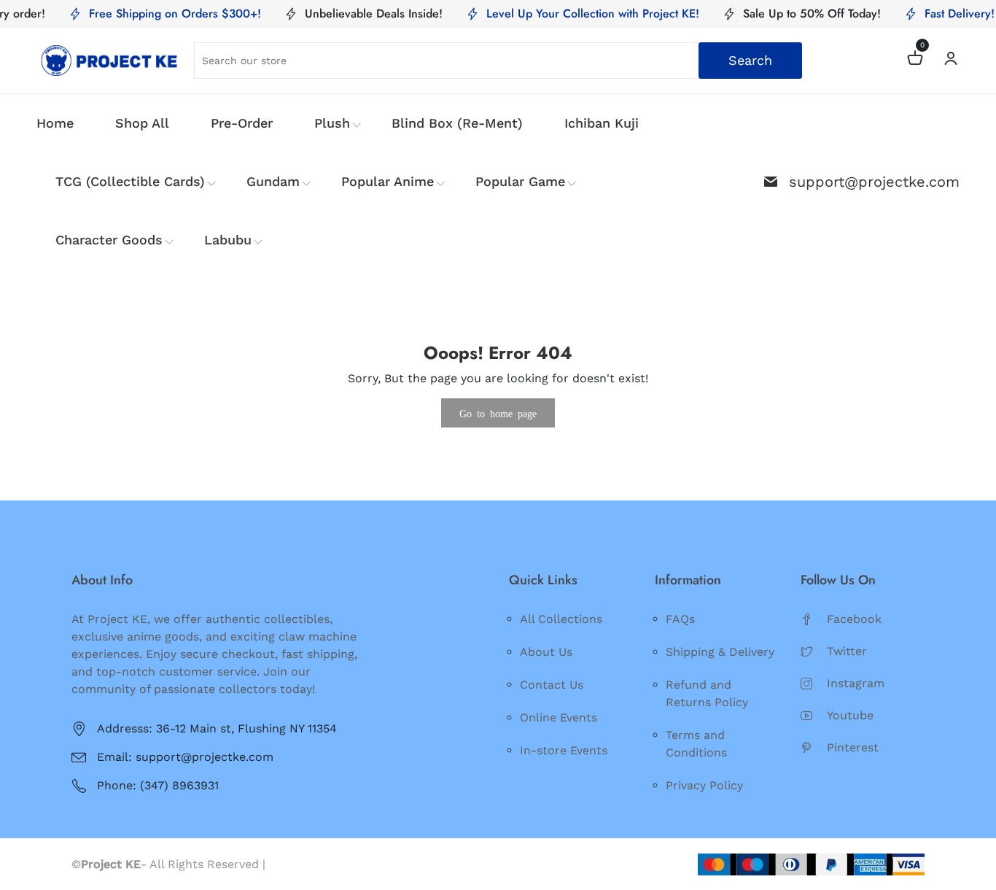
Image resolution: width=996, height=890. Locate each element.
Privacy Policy (704, 785)
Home (55, 123)
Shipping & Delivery (720, 652)
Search (750, 60)
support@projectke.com (874, 181)
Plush (332, 123)
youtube (850, 715)
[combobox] (498, 60)
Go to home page (498, 413)
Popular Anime (387, 181)
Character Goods (109, 239)
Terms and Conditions (696, 743)
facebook (854, 619)
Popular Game (520, 181)
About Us (546, 652)
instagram (855, 683)
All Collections (561, 619)
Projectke (296, 864)
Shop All (142, 123)
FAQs (680, 619)
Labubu (228, 239)
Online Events (558, 717)
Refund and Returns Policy (707, 693)
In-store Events (563, 750)
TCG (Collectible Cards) (130, 181)
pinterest (853, 747)
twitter (847, 651)
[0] (915, 60)
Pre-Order (242, 123)
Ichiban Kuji (601, 123)
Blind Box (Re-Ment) (457, 123)
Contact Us (551, 685)
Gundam (273, 181)
